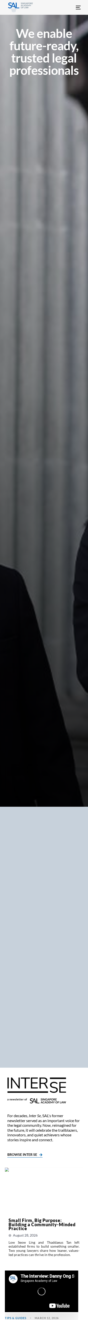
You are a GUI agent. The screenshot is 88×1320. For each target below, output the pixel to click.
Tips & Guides (15, 1318)
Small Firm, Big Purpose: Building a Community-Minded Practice (42, 1224)
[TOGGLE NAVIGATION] (70, 7)
